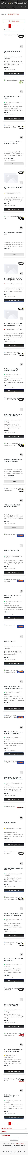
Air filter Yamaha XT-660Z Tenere (12, 97)
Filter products (15, 21)
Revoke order (14, 1139)
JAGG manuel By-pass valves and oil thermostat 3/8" (13, 1050)
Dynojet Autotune (10, 823)
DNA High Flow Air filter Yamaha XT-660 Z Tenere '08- (13, 687)
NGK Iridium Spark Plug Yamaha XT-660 (11, 1096)
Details (14, 164)
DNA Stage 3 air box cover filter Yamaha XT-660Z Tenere (13, 778)
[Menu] (3, 6)
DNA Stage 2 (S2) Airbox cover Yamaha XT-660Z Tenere (14, 732)
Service (3, 1132)
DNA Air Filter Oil (9, 641)
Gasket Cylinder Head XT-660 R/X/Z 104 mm (13, 959)
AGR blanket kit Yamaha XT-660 (13, 52)
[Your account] (21, 6)
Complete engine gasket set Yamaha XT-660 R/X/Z (13, 460)
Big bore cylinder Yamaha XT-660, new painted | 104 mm (13, 324)
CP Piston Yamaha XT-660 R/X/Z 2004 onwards (12, 506)
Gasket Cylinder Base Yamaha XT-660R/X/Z (13, 869)
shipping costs (20, 1143)
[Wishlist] (17, 6)
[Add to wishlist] (21, 46)
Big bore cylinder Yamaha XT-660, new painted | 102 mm (13, 279)
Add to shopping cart (14, 73)
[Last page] (17, 26)
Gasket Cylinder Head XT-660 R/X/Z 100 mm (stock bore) (13, 914)
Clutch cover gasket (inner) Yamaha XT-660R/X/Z (12, 369)
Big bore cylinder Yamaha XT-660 (13, 188)
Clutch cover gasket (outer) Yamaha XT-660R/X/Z (13, 415)
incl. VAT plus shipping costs (9, 69)
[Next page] (14, 26)
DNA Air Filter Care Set (11, 550)
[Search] (14, 6)
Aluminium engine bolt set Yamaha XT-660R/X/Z (12, 142)
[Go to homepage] (14, 3)
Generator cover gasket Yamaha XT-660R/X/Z (11, 1005)
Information (5, 1135)
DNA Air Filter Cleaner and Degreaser (12, 596)
